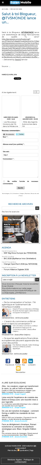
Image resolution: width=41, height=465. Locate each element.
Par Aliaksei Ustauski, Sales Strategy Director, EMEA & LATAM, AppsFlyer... (26, 346)
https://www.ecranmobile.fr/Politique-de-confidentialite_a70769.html (19, 291)
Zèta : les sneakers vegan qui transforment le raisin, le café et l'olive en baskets (20, 387)
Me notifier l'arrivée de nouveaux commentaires (20, 182)
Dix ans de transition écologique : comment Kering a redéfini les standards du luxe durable (20, 413)
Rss (23, 365)
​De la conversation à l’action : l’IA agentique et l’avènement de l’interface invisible (19, 304)
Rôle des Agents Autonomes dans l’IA (29, 124)
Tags (31, 450)
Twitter (18, 365)
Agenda (6, 247)
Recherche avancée (10, 212)
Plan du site (12, 450)
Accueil (5, 9)
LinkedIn (32, 365)
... (9, 66)
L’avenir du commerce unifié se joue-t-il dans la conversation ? (18, 322)
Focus (20, 195)
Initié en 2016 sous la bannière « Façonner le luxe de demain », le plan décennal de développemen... (19, 418)
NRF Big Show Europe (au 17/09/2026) (20, 253)
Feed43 (18, 59)
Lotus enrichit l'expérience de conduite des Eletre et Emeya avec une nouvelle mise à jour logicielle (20, 399)
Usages (22, 193)
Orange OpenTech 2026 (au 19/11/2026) (20, 264)
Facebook (9, 365)
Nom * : (5, 137)
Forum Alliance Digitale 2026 (16, 269)
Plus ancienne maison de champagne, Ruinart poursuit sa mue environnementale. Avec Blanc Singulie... (20, 434)
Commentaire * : (8, 159)
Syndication (24, 450)
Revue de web (16, 9)
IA (11, 193)
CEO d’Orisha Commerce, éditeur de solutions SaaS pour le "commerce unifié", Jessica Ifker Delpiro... (25, 328)
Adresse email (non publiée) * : (14, 144)
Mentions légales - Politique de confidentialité (21, 461)
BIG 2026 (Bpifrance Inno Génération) (20, 258)
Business (27, 193)
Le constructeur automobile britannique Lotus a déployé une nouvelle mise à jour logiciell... (20, 405)
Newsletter (20, 372)
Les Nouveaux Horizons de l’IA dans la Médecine (10, 124)
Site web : (6, 151)
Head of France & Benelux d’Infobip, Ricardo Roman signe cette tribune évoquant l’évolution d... (26, 310)
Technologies (5, 193)
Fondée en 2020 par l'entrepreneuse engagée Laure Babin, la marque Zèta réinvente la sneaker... (18, 391)
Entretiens (16, 193)
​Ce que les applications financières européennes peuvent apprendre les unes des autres (20, 340)
